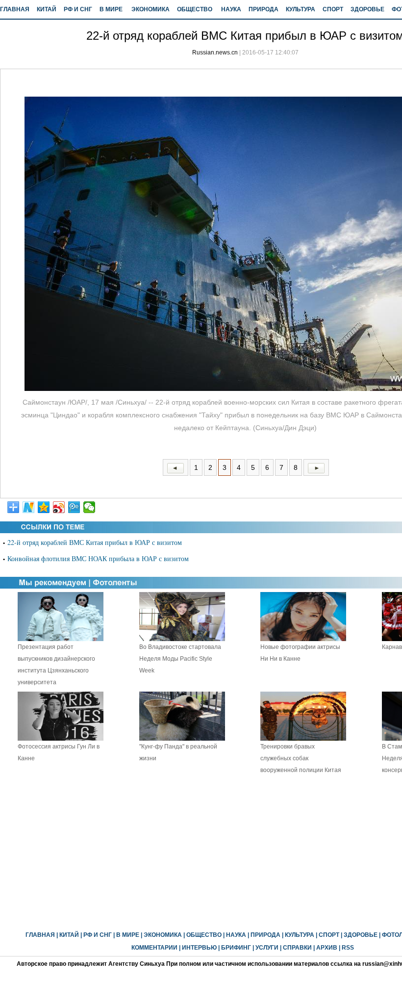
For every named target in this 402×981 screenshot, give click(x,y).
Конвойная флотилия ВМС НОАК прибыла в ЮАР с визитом (98, 558)
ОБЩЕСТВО (194, 9)
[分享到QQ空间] (44, 507)
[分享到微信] (89, 507)
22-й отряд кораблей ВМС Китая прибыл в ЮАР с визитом (94, 542)
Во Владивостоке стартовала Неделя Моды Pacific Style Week (180, 659)
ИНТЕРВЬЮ (199, 947)
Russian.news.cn (215, 52)
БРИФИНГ (236, 947)
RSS (348, 947)
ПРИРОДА (263, 9)
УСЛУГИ (266, 947)
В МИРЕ (111, 9)
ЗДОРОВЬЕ (367, 9)
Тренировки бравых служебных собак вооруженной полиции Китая (300, 758)
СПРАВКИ (297, 947)
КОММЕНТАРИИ (154, 947)
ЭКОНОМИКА (150, 9)
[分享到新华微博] (29, 507)
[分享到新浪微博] (59, 507)
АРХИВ (326, 947)
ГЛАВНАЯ (14, 9)
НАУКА (231, 9)
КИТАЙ (46, 9)
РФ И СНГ (78, 9)
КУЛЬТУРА (300, 9)
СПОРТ (333, 9)
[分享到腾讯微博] (74, 507)
